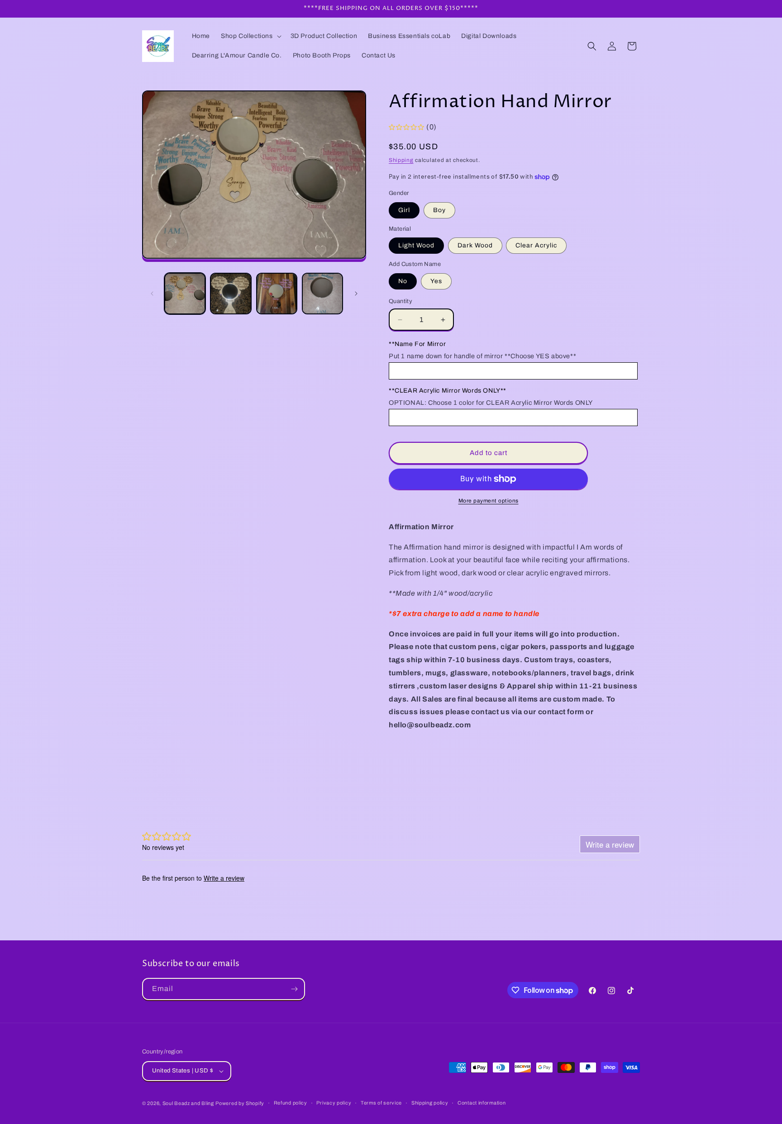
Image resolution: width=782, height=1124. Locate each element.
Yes (436, 281)
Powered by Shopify (239, 1103)
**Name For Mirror (417, 344)
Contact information (481, 1102)
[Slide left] (152, 294)
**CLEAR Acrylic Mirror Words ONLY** (447, 390)
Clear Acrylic (536, 245)
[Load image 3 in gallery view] (276, 293)
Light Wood (416, 245)
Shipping (401, 160)
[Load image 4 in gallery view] (322, 293)
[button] (250, 36)
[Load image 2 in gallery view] (230, 293)
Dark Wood (475, 245)
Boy (439, 210)
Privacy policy (333, 1102)
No (402, 281)
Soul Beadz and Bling (188, 1103)
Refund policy (290, 1102)
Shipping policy (429, 1102)
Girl (404, 210)
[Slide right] (356, 294)
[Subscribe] (294, 989)
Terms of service (381, 1102)
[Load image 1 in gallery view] (184, 293)
